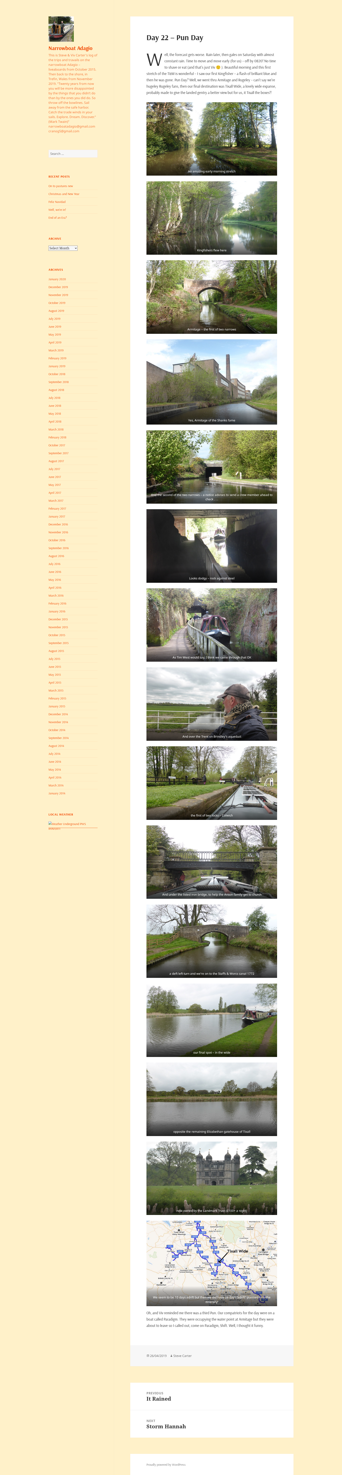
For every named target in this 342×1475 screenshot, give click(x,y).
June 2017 (54, 477)
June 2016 (54, 572)
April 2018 (54, 421)
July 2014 (54, 754)
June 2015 (54, 667)
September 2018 (58, 382)
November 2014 (58, 722)
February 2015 (57, 698)
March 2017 (55, 500)
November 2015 (58, 627)
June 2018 (54, 406)
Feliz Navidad (57, 202)
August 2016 (56, 556)
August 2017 (56, 461)
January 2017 (56, 516)
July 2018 (54, 398)
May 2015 (54, 674)
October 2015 (56, 635)
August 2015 (56, 651)
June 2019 (54, 326)
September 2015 (58, 643)
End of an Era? (57, 217)
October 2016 (56, 540)
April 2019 (54, 342)
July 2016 (54, 564)
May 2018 (54, 413)
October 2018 (56, 374)
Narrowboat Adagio (70, 48)
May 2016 (54, 580)
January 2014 (56, 793)
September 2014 (58, 738)
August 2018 (56, 390)
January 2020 (57, 279)
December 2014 (58, 714)
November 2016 (58, 532)
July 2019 (54, 319)
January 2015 (56, 706)
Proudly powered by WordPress (166, 1464)
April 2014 (54, 777)
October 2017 (56, 445)
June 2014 (54, 762)
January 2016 (56, 611)
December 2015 (58, 619)
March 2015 (55, 690)
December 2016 (58, 524)
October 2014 (56, 730)
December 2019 (58, 287)
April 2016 (54, 587)
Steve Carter (182, 1356)
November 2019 (58, 295)
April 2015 (54, 682)
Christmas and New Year (63, 194)
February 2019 (57, 358)
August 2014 (56, 746)
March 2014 (56, 785)
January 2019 (56, 366)
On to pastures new (60, 186)
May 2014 (54, 769)
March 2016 (56, 595)
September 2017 (58, 453)
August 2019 (56, 311)
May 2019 (54, 334)
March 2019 (56, 350)
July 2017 (54, 469)
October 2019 (56, 303)
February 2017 (57, 508)
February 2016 (57, 603)
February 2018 (57, 437)
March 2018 (56, 429)
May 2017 (54, 485)
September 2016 (58, 548)
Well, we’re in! (57, 210)
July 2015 (54, 659)
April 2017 (54, 493)
